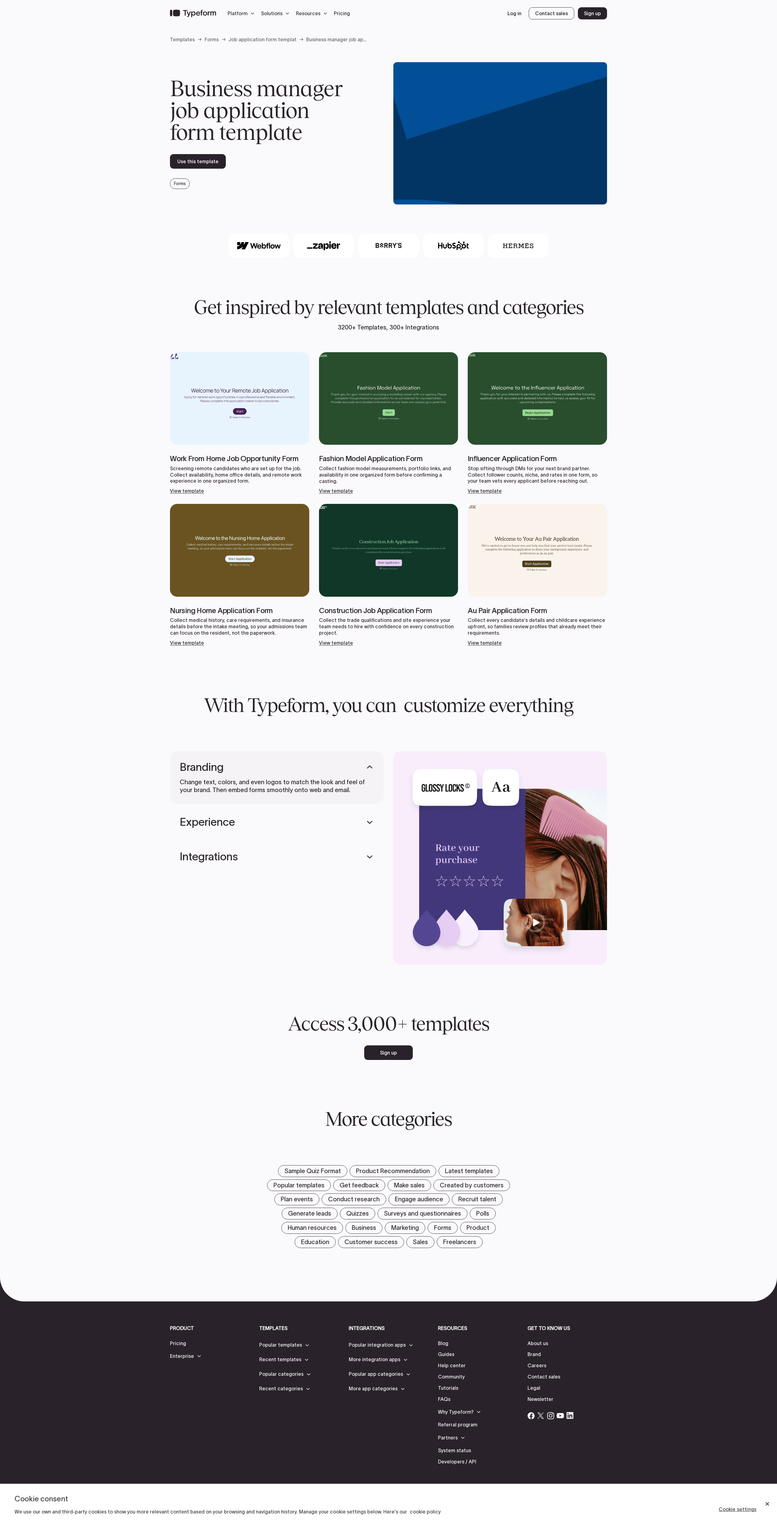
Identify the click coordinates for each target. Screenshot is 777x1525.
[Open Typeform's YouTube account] (560, 1415)
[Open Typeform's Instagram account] (550, 1415)
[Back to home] (193, 13)
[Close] (767, 1504)
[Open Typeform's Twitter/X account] (541, 1415)
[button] (242, 13)
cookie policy (425, 1511)
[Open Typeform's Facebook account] (531, 1415)
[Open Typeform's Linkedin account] (570, 1415)
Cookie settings (737, 1509)
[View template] (239, 423)
